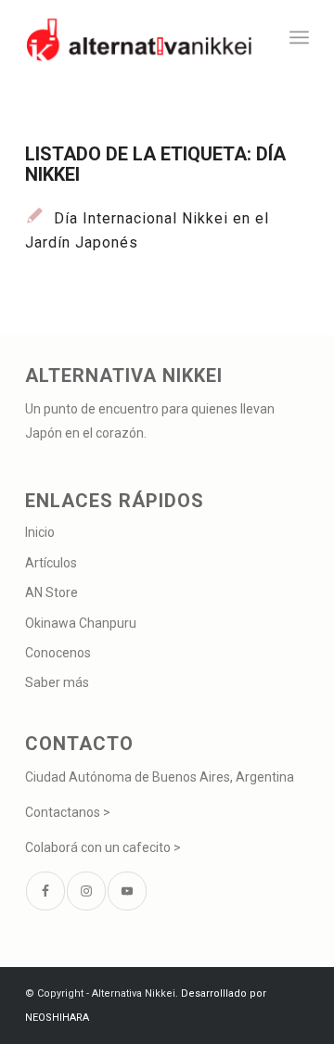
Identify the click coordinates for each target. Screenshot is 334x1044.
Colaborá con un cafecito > (103, 847)
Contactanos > (67, 812)
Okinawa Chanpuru (80, 623)
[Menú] (299, 37)
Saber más (57, 682)
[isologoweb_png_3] (138, 37)
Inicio (40, 532)
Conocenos (58, 652)
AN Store (51, 592)
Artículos (51, 562)
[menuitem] (299, 37)
